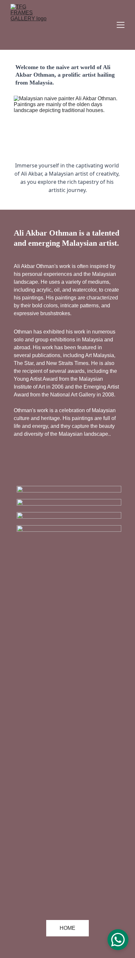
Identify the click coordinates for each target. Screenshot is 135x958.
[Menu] (121, 25)
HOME (67, 928)
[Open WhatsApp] (117, 939)
